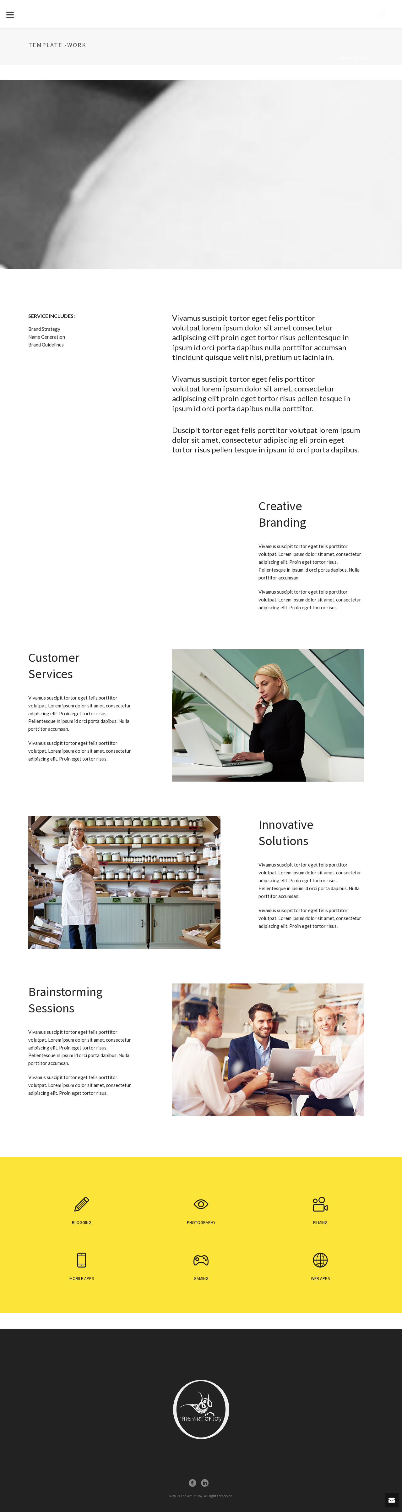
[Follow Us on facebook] (192, 1483)
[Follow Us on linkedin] (205, 1483)
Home (329, 58)
